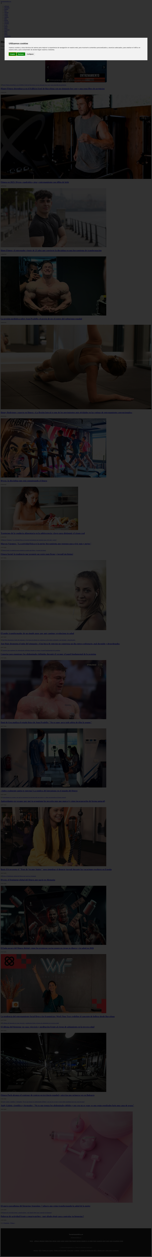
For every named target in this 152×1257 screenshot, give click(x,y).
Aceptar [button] (12, 54)
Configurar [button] (30, 54)
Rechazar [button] (21, 54)
